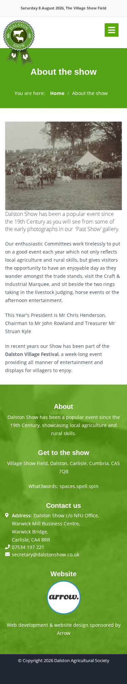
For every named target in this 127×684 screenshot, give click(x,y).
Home (57, 93)
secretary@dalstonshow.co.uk (45, 554)
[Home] (19, 43)
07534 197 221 (28, 547)
